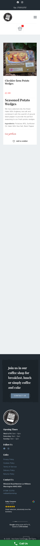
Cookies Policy (8, 463)
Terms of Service (10, 467)
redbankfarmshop (10, 493)
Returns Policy (8, 474)
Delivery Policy (9, 470)
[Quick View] (25, 174)
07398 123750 (8, 491)
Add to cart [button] (15, 174)
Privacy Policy (8, 459)
